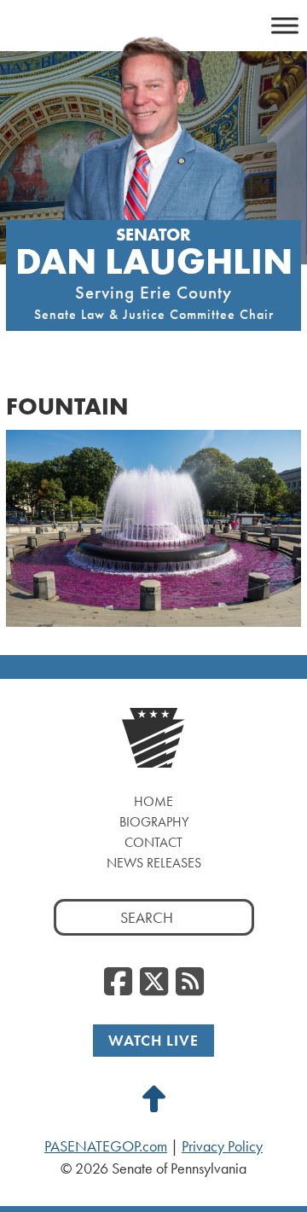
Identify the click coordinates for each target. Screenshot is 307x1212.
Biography (153, 822)
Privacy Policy (222, 1146)
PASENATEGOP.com (105, 1146)
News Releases (154, 863)
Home (153, 801)
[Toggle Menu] (284, 25)
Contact (153, 842)
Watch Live (153, 1040)
